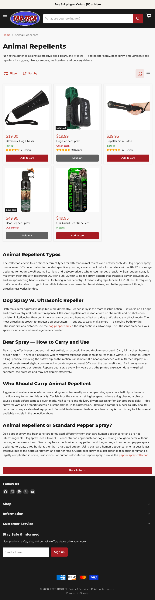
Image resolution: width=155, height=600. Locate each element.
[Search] (138, 18)
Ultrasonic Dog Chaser (20, 141)
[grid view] (140, 73)
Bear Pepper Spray (18, 223)
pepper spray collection (133, 455)
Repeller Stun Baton (119, 141)
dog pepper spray (60, 326)
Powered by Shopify (77, 593)
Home (6, 35)
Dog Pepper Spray (68, 141)
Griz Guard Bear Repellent (72, 223)
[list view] (148, 73)
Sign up (59, 552)
